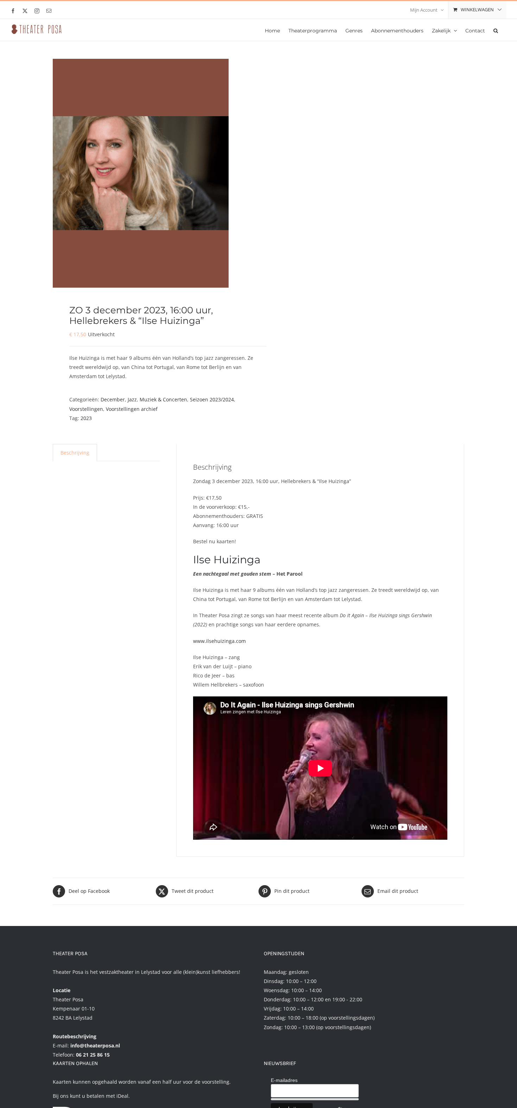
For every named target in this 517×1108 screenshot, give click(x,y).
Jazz (132, 399)
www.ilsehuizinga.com (219, 641)
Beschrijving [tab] (74, 452)
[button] (495, 30)
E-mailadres (284, 1080)
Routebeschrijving (74, 1036)
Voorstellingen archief (132, 409)
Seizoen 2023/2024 (212, 399)
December (113, 399)
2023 (86, 418)
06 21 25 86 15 (93, 1054)
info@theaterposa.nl (95, 1045)
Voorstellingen (86, 409)
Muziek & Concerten (163, 399)
